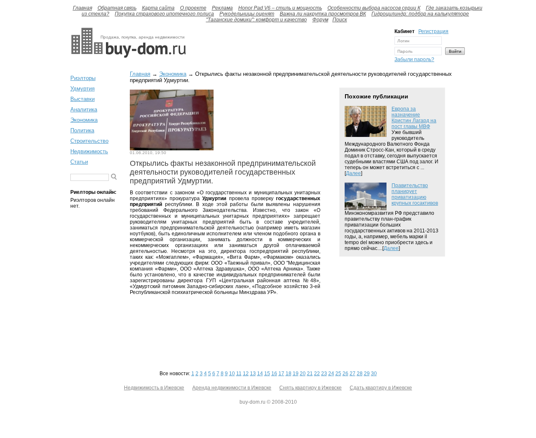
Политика (82, 130)
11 (239, 373)
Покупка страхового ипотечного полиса (164, 14)
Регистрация (433, 31)
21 (310, 373)
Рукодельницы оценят (246, 14)
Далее (353, 173)
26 (345, 373)
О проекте (193, 8)
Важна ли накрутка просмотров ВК (323, 14)
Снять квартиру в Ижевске (310, 388)
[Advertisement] (288, 47)
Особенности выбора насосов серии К (373, 8)
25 (338, 373)
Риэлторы (82, 78)
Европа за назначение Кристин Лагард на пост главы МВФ (414, 117)
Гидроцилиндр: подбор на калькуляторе (420, 14)
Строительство (89, 141)
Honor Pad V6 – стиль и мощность (280, 8)
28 (360, 373)
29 (367, 373)
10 (232, 373)
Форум (320, 20)
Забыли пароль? (414, 59)
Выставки (82, 99)
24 (331, 373)
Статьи (79, 162)
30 (374, 373)
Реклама (222, 8)
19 (296, 373)
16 (274, 373)
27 (353, 373)
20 (303, 373)
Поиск (339, 20)
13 (253, 373)
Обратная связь (117, 8)
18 (288, 373)
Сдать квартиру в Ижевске (381, 388)
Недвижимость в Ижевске (154, 388)
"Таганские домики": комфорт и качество (256, 20)
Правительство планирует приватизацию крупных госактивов (415, 194)
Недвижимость (89, 151)
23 (324, 373)
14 (260, 373)
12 (246, 373)
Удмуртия (82, 88)
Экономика (84, 120)
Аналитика (83, 109)
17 (281, 373)
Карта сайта (158, 8)
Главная (82, 8)
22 (317, 373)
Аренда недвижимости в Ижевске (231, 388)
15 (267, 373)
